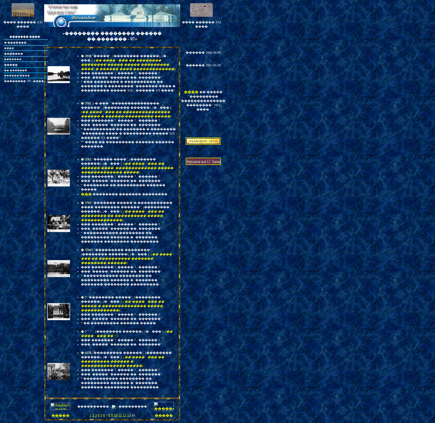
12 (124, 415)
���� (191, 92)
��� (86, 194)
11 (120, 415)
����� (60, 415)
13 (129, 415)
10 (115, 415)
